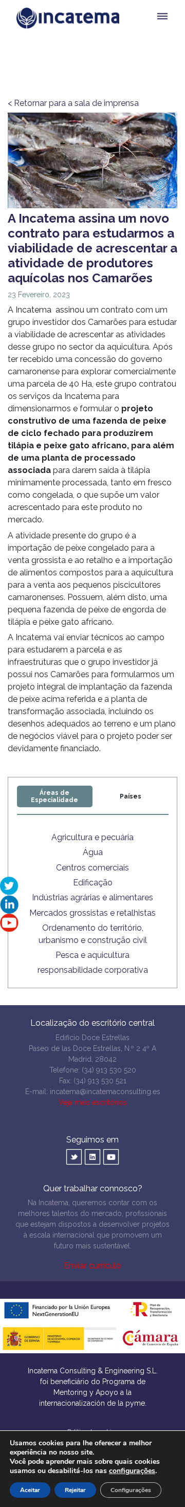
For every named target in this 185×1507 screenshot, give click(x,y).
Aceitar (30, 1490)
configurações (132, 1471)
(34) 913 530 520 (109, 1070)
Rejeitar (75, 1490)
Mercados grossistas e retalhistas (92, 913)
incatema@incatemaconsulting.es (105, 1091)
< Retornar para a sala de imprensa (73, 103)
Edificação (93, 882)
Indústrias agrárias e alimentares (92, 897)
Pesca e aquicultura (92, 955)
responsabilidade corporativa (93, 970)
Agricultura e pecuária (92, 837)
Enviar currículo (92, 1265)
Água (93, 852)
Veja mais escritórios (93, 1102)
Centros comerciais (92, 868)
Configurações (130, 1490)
